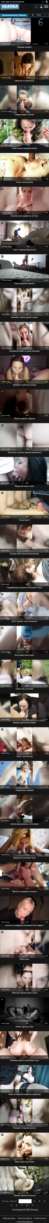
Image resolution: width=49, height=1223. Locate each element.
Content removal (40, 1218)
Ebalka (29, 1222)
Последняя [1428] (21, 1209)
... (37, 1205)
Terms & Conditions (25, 1218)
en (43, 2)
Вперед (34, 1209)
